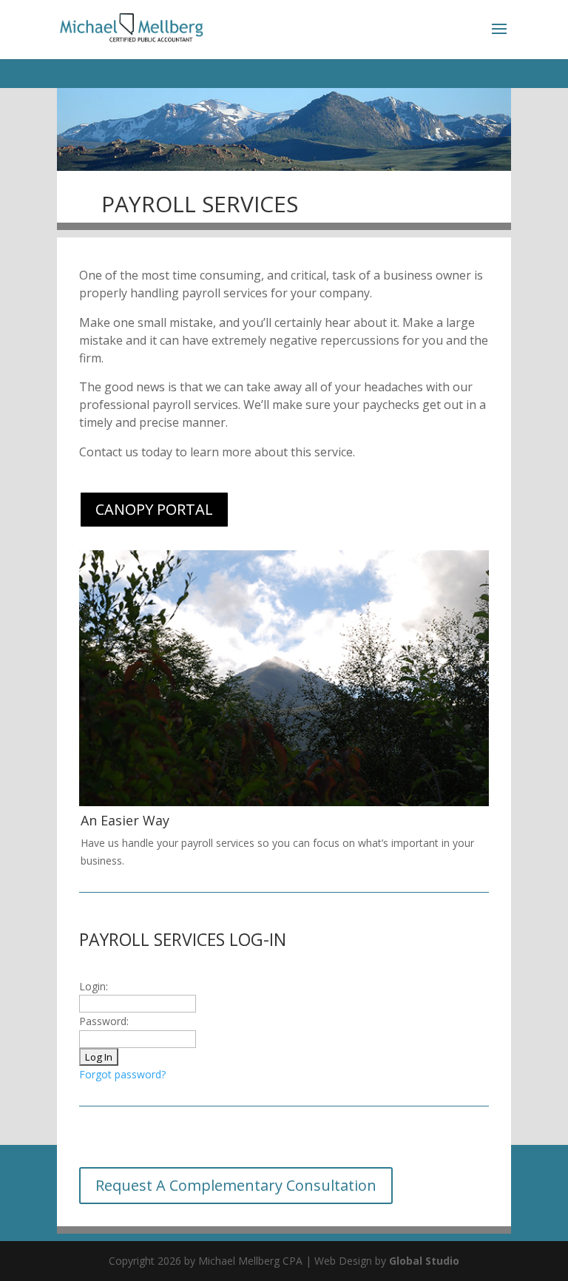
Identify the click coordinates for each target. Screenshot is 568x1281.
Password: (104, 1021)
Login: (93, 986)
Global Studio (424, 1261)
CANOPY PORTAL (154, 509)
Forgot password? (122, 1074)
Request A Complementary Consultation (235, 1185)
